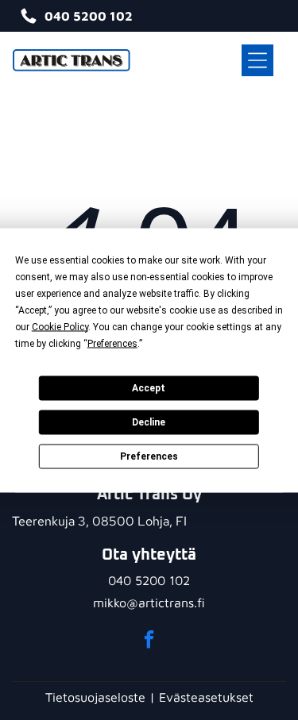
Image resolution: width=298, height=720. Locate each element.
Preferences (149, 456)
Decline (148, 422)
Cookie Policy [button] (60, 326)
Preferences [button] (112, 342)
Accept (148, 388)
